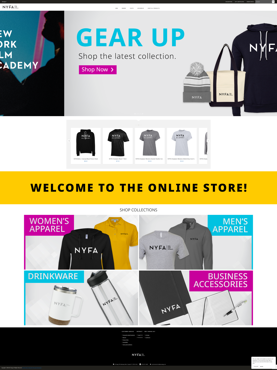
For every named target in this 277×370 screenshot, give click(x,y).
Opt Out (261, 366)
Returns (124, 337)
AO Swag (147, 335)
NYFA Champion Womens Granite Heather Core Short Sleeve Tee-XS (156, 159)
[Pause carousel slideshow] (142, 114)
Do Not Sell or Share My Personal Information (31, 367)
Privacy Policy (126, 340)
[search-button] (273, 1)
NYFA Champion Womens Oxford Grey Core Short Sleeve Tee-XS (187, 159)
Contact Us (147, 337)
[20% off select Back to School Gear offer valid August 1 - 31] (138, 63)
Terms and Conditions (127, 344)
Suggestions (140, 335)
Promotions (140, 337)
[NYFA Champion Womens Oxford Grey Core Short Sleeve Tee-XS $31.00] (182, 143)
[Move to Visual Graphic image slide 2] (138, 114)
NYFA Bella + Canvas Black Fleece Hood (86, 159)
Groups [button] (4, 1)
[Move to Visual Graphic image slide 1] (135, 114)
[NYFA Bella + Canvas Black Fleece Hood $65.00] (86, 143)
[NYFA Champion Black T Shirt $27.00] (118, 143)
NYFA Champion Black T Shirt (118, 159)
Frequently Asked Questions (129, 335)
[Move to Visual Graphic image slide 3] (140, 114)
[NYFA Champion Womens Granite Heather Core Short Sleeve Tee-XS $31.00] (150, 143)
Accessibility (125, 342)
